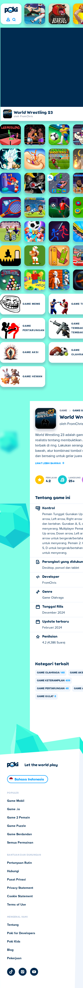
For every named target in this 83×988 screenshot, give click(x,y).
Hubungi (13, 871)
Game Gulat (46, 696)
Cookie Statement (20, 896)
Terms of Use (16, 904)
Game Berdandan (19, 834)
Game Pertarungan (53, 688)
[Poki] (11, 10)
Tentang (13, 924)
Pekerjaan (14, 958)
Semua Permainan (20, 842)
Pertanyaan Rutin (19, 862)
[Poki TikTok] (11, 972)
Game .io (13, 809)
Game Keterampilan (53, 680)
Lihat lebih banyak (48, 463)
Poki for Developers (21, 933)
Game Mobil (15, 800)
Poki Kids (13, 941)
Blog (10, 950)
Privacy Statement (20, 888)
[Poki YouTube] (34, 972)
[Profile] (8, 19)
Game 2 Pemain (18, 817)
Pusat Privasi (16, 879)
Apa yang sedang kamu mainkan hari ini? (14, 19)
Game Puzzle (16, 826)
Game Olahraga (51, 672)
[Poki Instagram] (23, 972)
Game (63, 410)
